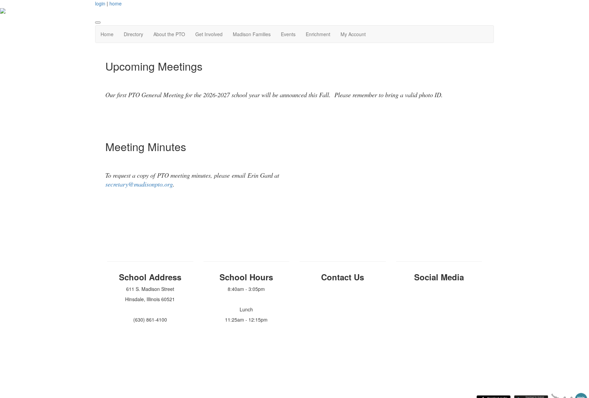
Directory (133, 34)
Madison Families (252, 34)
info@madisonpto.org (342, 288)
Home (107, 34)
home (115, 3)
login (100, 3)
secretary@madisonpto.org (139, 184)
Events (288, 34)
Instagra (437, 288)
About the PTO (169, 34)
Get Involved (209, 34)
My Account (353, 34)
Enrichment (318, 34)
